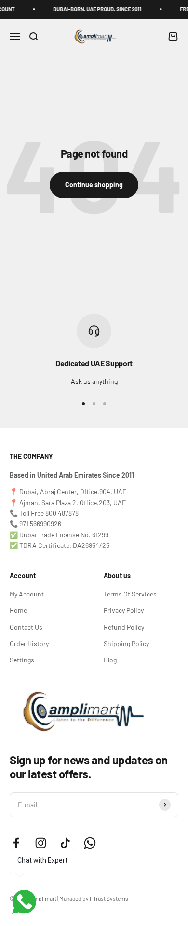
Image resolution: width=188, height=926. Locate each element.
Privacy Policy (124, 610)
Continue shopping (94, 184)
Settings (22, 660)
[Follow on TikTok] (65, 843)
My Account (27, 594)
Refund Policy (124, 627)
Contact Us (26, 627)
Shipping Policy (126, 643)
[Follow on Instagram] (40, 843)
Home (18, 610)
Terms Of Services (130, 594)
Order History (29, 643)
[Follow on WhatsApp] (89, 843)
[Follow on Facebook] (16, 843)
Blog (110, 660)
